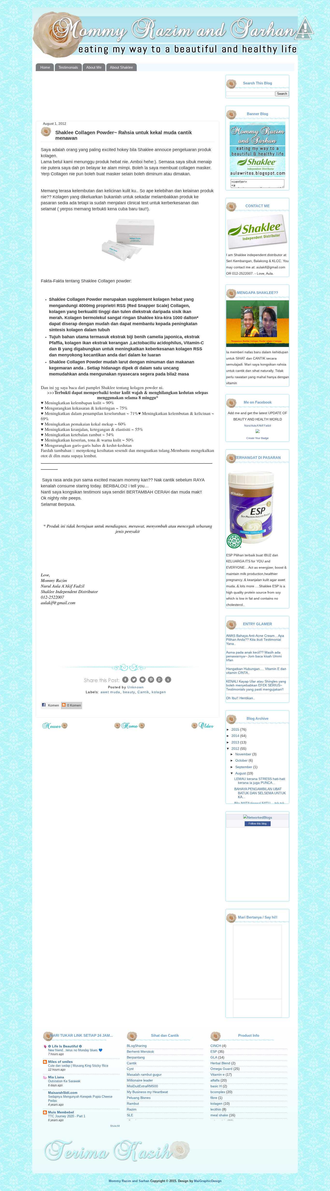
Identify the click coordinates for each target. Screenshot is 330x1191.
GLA (213, 1057)
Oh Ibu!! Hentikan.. (240, 698)
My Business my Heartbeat (147, 1092)
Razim (131, 1109)
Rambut (133, 1103)
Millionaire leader (140, 1080)
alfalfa (215, 1080)
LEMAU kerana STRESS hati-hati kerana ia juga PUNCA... (259, 781)
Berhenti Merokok (140, 1051)
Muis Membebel (61, 1112)
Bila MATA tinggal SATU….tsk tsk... (260, 803)
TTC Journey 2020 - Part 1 (66, 1116)
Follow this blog (257, 823)
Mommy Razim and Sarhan (129, 1181)
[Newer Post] (55, 727)
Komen (53, 705)
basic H (216, 1086)
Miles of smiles (60, 1062)
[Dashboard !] (305, 48)
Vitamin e (217, 1074)
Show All (115, 1126)
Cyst (130, 1069)
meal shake (219, 1115)
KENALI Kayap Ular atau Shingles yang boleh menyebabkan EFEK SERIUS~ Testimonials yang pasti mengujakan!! (256, 685)
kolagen (159, 692)
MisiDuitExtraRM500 (142, 1086)
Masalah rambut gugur (144, 1074)
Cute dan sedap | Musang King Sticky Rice (78, 1065)
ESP (213, 1051)
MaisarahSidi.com (62, 1093)
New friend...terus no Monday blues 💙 (75, 1050)
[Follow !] (303, 54)
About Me (93, 67)
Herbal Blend (220, 1063)
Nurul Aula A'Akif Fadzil (257, 425)
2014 (235, 736)
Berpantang (136, 1057)
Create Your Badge (257, 438)
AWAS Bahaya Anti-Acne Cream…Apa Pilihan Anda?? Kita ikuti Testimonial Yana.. (255, 639)
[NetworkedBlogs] (257, 817)
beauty (129, 692)
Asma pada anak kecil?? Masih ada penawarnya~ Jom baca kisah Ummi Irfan (254, 656)
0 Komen (73, 705)
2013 (235, 742)
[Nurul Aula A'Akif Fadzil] (257, 432)
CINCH (215, 1046)
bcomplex (217, 1092)
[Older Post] (202, 727)
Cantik (143, 692)
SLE (130, 1115)
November (243, 754)
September (244, 767)
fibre (213, 1098)
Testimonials (68, 67)
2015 (235, 729)
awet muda (110, 692)
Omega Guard (221, 1069)
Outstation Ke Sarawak (64, 1081)
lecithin (215, 1109)
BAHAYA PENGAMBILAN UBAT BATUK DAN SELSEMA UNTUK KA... (260, 793)
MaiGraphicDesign (208, 1181)
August (241, 773)
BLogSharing (137, 1046)
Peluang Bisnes (139, 1098)
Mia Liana (56, 1077)
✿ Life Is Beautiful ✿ (65, 1046)
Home (45, 67)
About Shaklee (121, 67)
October (242, 760)
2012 (235, 748)
